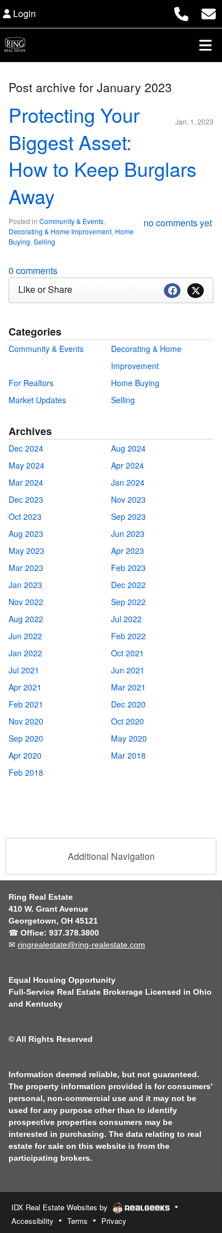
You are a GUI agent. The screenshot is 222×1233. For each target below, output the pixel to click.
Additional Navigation (111, 856)
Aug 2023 (26, 533)
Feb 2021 (26, 704)
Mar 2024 (26, 482)
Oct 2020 (127, 721)
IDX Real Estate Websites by (60, 1207)
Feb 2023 (128, 567)
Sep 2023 (128, 516)
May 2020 (129, 738)
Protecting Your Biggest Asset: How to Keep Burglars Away (102, 155)
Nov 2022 (26, 601)
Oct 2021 (127, 653)
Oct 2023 (25, 516)
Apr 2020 (25, 755)
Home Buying (135, 382)
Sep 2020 (26, 738)
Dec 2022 (128, 584)
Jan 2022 (25, 653)
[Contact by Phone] (181, 12)
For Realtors (31, 382)
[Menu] (205, 45)
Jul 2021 (24, 670)
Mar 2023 (26, 567)
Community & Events (71, 221)
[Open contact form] (209, 12)
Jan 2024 (128, 482)
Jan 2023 (25, 584)
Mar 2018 (128, 755)
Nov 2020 (26, 721)
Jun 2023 (128, 533)
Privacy (113, 1220)
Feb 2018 (26, 772)
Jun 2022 (25, 636)
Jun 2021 (128, 670)
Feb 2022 (128, 636)
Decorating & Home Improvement (60, 231)
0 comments (33, 270)
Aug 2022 (26, 618)
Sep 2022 (128, 601)
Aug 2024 (128, 448)
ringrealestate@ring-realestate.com (81, 944)
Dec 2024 (26, 448)
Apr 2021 (25, 687)
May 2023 (26, 550)
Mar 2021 (128, 687)
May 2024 (26, 465)
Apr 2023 (127, 550)
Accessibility (32, 1220)
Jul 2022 (126, 618)
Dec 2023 (26, 499)
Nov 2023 (128, 499)
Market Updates (37, 400)
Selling (44, 241)
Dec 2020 (128, 704)
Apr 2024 (127, 465)
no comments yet (177, 222)
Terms (77, 1220)
